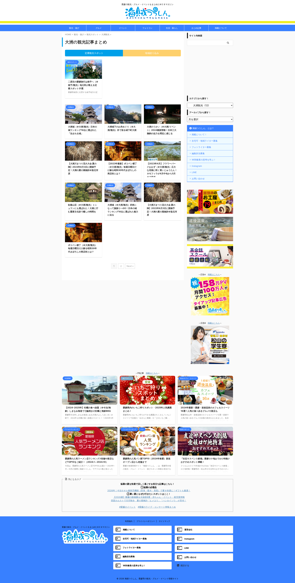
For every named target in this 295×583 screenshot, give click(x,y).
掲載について (221, 28)
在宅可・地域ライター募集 (205, 140)
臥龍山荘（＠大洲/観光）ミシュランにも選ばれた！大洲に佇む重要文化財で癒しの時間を (83, 208)
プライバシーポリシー (145, 521)
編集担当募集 (198, 153)
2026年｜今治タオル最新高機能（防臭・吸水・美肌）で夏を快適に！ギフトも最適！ (148, 490)
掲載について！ (199, 134)
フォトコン (147, 28)
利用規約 (128, 521)
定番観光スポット (94, 53)
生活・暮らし (172, 28)
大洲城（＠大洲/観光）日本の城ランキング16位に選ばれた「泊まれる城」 (82, 130)
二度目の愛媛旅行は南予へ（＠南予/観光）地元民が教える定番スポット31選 (83, 85)
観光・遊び (74, 28)
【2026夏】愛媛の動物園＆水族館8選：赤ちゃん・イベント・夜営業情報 (149, 497)
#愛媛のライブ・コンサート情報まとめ (157, 507)
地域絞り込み (152, 53)
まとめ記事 (196, 28)
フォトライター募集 (201, 147)
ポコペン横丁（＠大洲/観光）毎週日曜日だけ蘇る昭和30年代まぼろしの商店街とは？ (82, 248)
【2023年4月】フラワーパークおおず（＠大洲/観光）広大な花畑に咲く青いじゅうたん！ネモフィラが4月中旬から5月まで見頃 (162, 170)
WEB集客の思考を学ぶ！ (204, 159)
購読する (184, 565)
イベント (123, 28)
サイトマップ (164, 521)
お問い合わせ (198, 178)
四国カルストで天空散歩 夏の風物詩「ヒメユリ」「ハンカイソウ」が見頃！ (148, 500)
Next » (130, 266)
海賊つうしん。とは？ (203, 128)
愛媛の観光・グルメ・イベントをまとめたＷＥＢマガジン (86, 527)
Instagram (197, 166)
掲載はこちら (214, 274)
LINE (194, 172)
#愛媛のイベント (127, 507)
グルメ (99, 28)
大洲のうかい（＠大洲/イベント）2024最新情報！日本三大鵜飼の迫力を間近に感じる (161, 130)
